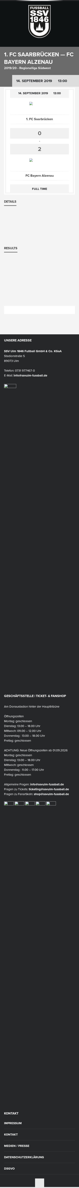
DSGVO (9, 1168)
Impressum (13, 1123)
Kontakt (11, 1134)
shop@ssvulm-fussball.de (51, 794)
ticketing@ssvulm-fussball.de (49, 789)
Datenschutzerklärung (24, 1157)
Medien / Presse (16, 1145)
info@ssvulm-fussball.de (30, 375)
